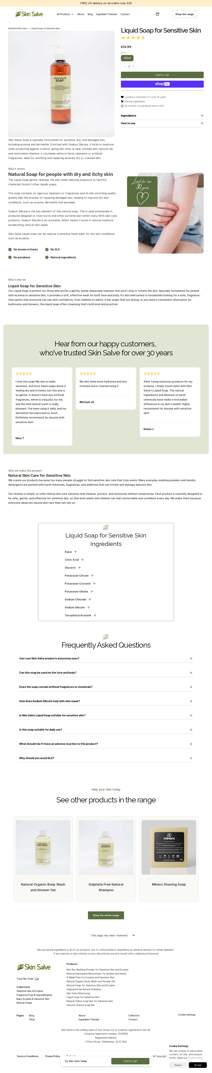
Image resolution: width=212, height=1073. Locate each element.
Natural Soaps (24, 1002)
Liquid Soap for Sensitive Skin (45, 28)
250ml (127, 58)
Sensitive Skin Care (17, 28)
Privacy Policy (52, 1056)
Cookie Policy (195, 1057)
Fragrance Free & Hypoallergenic (34, 995)
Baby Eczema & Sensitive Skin (33, 998)
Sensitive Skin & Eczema (30, 991)
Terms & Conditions (28, 1056)
